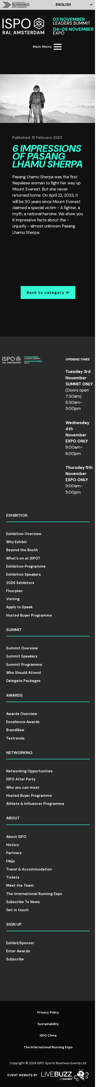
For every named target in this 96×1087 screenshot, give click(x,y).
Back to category (45, 292)
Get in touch (17, 910)
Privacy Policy (48, 1012)
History (12, 845)
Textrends (15, 738)
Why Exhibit (16, 542)
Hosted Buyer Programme (29, 615)
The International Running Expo (34, 894)
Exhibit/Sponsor (20, 943)
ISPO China (48, 1035)
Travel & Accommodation (29, 869)
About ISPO (16, 837)
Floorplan (14, 591)
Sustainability (48, 1024)
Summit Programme (24, 664)
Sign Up (14, 924)
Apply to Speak (19, 607)
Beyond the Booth (22, 550)
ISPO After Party (20, 779)
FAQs (10, 861)
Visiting (13, 599)
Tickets (12, 877)
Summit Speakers (21, 656)
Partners (14, 853)
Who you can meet (22, 787)
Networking (19, 752)
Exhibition (16, 515)
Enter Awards (18, 951)
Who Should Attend (23, 672)
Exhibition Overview (23, 534)
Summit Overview (22, 648)
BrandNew (15, 730)
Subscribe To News (23, 902)
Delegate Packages (23, 681)
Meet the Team (20, 885)
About (13, 818)
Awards (14, 695)
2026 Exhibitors (20, 583)
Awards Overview (21, 714)
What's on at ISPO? (23, 558)
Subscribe (15, 959)
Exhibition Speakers (23, 574)
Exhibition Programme (26, 566)
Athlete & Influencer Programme (35, 803)
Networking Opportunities (29, 771)
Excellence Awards (23, 722)
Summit (14, 629)
